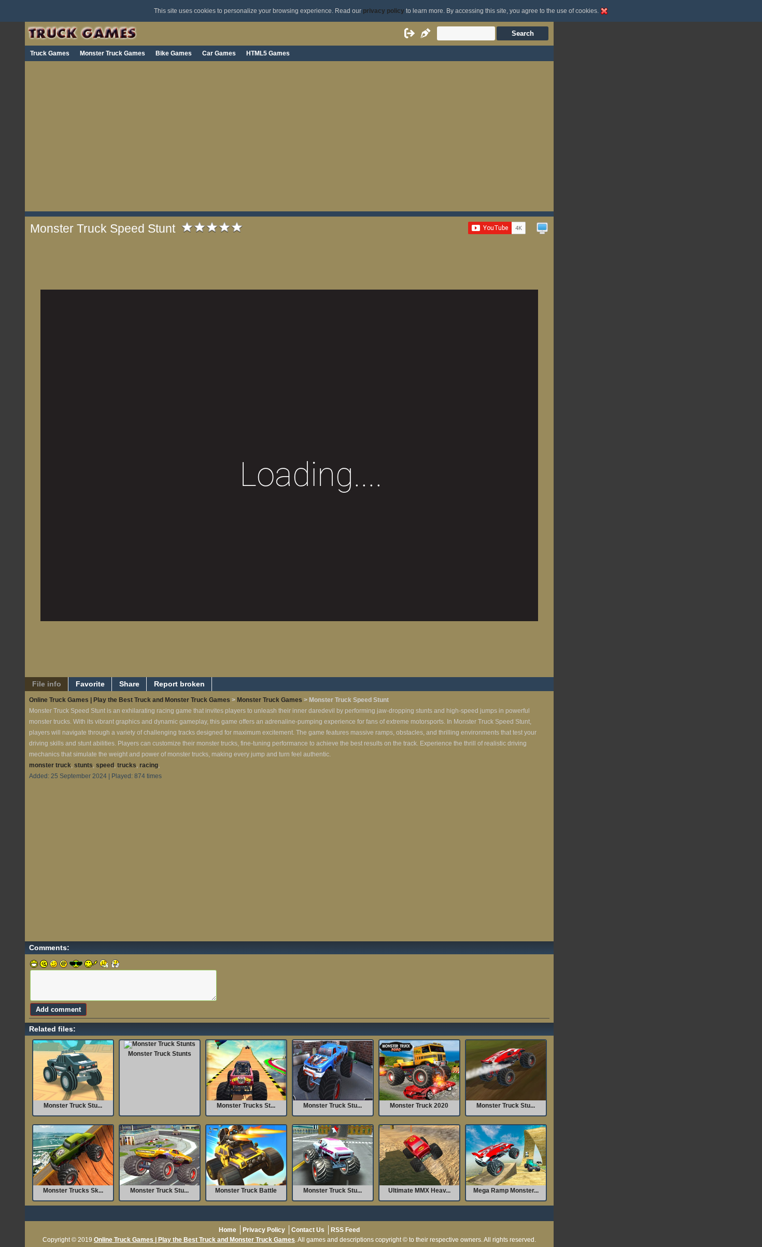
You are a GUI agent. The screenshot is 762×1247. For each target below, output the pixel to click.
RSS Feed (345, 1230)
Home (227, 1230)
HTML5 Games (268, 53)
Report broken (179, 684)
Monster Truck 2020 (419, 1105)
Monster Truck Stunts (159, 1053)
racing (148, 765)
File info (46, 684)
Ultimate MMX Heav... (419, 1190)
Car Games (219, 53)
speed (105, 765)
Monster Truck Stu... (73, 1105)
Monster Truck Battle (246, 1190)
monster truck (50, 765)
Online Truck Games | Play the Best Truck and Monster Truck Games (129, 700)
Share (129, 684)
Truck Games (49, 53)
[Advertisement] (289, 138)
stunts (83, 765)
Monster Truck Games (112, 53)
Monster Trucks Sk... (73, 1190)
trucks (126, 765)
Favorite (90, 684)
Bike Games (174, 53)
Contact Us (307, 1230)
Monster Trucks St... (246, 1105)
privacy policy (383, 11)
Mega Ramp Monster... (506, 1190)
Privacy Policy (264, 1230)
